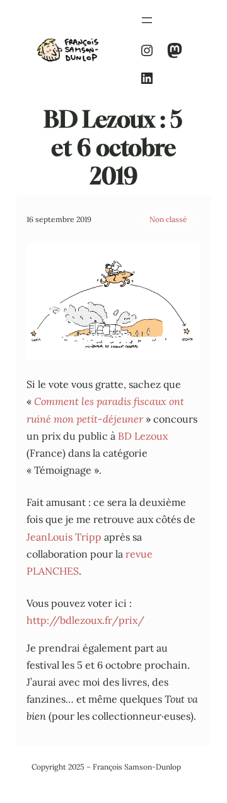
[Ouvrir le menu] (146, 20)
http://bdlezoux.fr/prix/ (85, 620)
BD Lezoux (143, 436)
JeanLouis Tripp (64, 536)
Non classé (168, 219)
